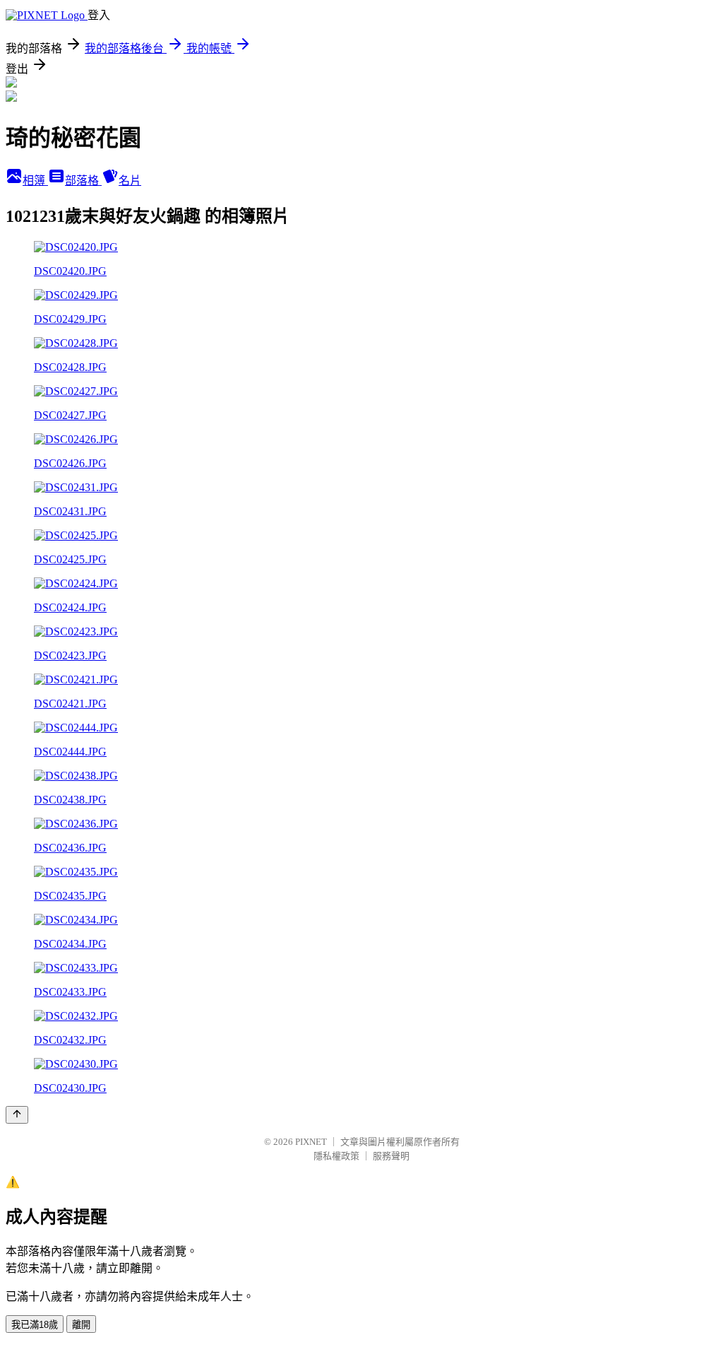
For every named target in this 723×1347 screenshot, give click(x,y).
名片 (130, 181)
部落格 (83, 181)
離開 (81, 1324)
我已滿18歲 (34, 1324)
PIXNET (311, 1141)
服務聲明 (391, 1156)
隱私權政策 (336, 1156)
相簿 (35, 181)
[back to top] (17, 1115)
